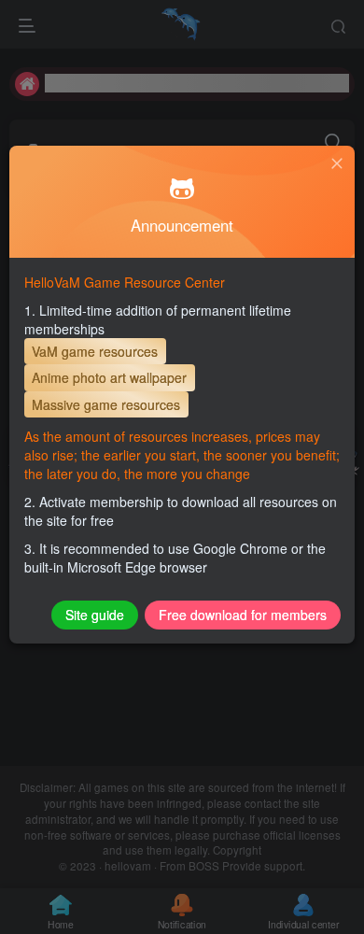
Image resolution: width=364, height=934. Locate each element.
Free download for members (243, 614)
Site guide (94, 614)
